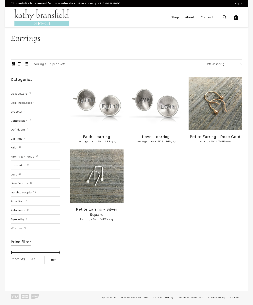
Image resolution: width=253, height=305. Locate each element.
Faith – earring (96, 137)
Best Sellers (19, 93)
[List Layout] (19, 64)
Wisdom (16, 228)
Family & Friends (22, 156)
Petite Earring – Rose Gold (215, 137)
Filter (52, 259)
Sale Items (18, 210)
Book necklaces (21, 102)
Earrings (83, 141)
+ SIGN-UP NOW (109, 3)
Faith (94, 141)
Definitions (18, 129)
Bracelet (16, 111)
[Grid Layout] (26, 64)
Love (153, 141)
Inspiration (18, 165)
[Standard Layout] (13, 64)
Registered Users (85, 120)
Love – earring (156, 137)
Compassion (19, 120)
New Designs (20, 183)
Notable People (21, 192)
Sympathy (18, 219)
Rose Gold (18, 201)
